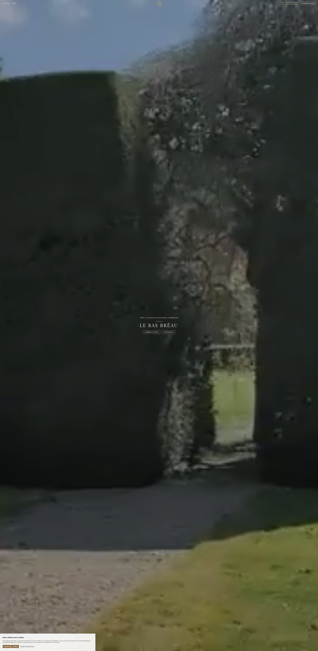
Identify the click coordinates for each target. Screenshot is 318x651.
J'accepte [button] (6, 646)
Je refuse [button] (15, 646)
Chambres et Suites (151, 332)
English (14, 3)
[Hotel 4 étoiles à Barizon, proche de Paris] (159, 3)
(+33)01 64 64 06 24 (290, 4)
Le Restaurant (168, 332)
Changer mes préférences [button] (27, 646)
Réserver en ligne (308, 3)
